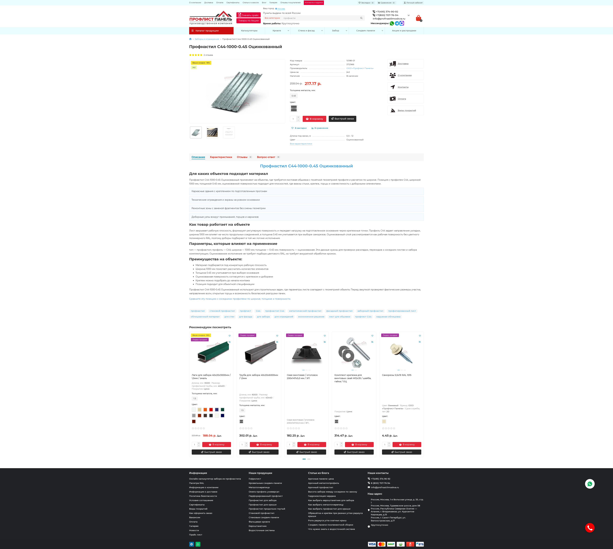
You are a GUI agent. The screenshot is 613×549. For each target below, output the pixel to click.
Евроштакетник (258, 526)
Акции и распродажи (404, 30)
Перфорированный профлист (266, 496)
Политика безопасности (203, 496)
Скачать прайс (250, 15)
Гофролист (255, 478)
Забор (335, 30)
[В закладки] (229, 336)
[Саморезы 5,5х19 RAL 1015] (401, 352)
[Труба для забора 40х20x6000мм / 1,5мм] (259, 352)
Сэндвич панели (365, 30)
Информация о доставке (203, 491)
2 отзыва (208, 55)
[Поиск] (361, 18)
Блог (264, 2)
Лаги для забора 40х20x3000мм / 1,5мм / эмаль (211, 377)
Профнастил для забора (262, 500)
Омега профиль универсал (264, 491)
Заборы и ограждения (207, 39)
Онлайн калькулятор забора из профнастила (215, 478)
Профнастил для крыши (262, 504)
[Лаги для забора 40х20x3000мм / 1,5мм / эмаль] (211, 352)
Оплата (219, 2)
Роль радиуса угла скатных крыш (327, 520)
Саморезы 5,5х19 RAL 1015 (396, 375)
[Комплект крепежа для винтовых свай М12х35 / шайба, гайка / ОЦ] (354, 352)
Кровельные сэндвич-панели (265, 483)
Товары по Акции (248, 20)
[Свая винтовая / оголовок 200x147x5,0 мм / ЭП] (306, 352)
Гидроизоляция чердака (322, 496)
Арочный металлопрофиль (323, 483)
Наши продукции (260, 473)
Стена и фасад (306, 30)
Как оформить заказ (200, 513)
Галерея (273, 2)
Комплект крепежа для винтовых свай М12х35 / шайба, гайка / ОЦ (352, 378)
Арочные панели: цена (321, 478)
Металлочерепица (259, 487)
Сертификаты (233, 2)
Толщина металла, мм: (302, 90)
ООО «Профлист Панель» (360, 68)
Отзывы (244, 157)
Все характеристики (301, 143)
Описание (198, 157)
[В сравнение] (229, 342)
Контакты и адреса (314, 2)
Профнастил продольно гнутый (267, 508)
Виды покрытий (198, 508)
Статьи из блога (318, 473)
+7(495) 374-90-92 (386, 11)
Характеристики (221, 157)
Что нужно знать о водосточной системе (331, 529)
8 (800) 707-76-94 (380, 483)
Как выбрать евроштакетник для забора (331, 500)
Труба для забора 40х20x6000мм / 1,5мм (258, 377)
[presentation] (189, 394)
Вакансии (194, 517)
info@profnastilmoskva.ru (389, 18)
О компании (195, 2)
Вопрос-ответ (268, 157)
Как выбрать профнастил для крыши (329, 508)
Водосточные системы (262, 530)
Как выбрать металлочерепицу (326, 504)
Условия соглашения (201, 500)
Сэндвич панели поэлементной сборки (330, 524)
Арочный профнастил (320, 487)
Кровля (277, 30)
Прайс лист (195, 534)
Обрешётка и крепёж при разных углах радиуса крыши (335, 514)
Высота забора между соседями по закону (332, 491)
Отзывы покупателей (290, 2)
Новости (194, 530)
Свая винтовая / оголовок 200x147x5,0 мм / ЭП (302, 377)
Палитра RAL (196, 483)
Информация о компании (203, 487)
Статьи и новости (251, 2)
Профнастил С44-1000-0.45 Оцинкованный (306, 166)
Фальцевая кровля (259, 521)
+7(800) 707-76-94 (386, 15)
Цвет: (293, 102)
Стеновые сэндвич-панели (264, 517)
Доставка (208, 2)
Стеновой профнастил (261, 513)
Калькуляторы (249, 30)
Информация (198, 473)
